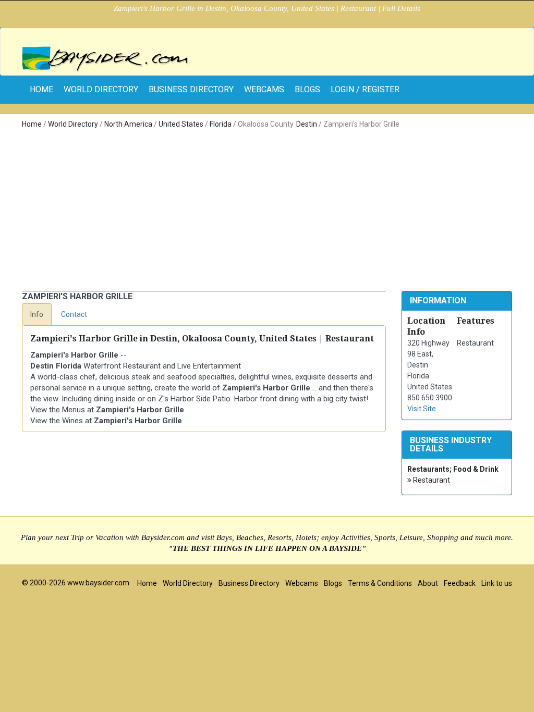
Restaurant (430, 480)
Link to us (496, 583)
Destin (306, 124)
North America (128, 124)
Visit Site (421, 408)
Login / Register (365, 89)
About (428, 583)
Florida (221, 124)
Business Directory (191, 89)
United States (181, 124)
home (41, 89)
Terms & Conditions (380, 583)
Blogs (307, 89)
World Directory (101, 89)
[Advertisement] (267, 213)
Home (32, 124)
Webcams (264, 89)
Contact (74, 314)
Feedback (460, 583)
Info (36, 314)
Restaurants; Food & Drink (453, 469)
